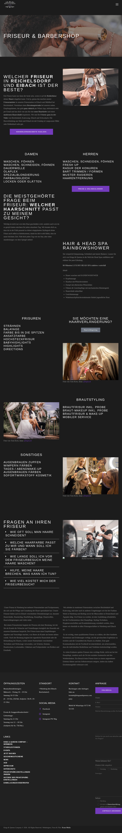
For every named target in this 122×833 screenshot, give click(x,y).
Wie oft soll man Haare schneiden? (29, 533)
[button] (31, 534)
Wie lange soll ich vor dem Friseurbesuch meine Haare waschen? (28, 560)
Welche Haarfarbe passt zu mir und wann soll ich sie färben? (30, 546)
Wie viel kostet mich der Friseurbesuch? (30, 582)
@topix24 (87, 382)
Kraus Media (66, 827)
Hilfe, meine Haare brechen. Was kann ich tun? (30, 572)
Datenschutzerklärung (113, 804)
